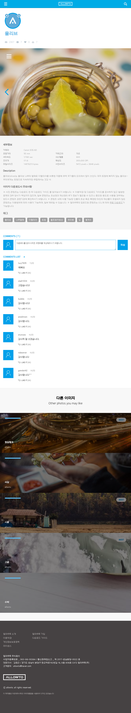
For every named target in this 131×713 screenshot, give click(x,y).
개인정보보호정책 (11, 642)
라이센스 (7, 646)
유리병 (71, 220)
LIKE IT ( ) (26, 273)
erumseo (22, 335)
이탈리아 (33, 220)
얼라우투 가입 (38, 634)
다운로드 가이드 (41, 192)
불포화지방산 (57, 220)
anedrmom (22, 317)
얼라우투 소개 (9, 634)
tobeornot (22, 353)
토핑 (44, 220)
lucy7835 (22, 263)
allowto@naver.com (22, 666)
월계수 (88, 220)
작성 (123, 245)
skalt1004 (22, 281)
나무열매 (20, 220)
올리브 (8, 220)
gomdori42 (22, 370)
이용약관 (7, 638)
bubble (21, 299)
